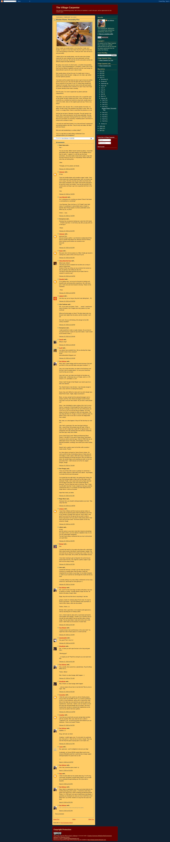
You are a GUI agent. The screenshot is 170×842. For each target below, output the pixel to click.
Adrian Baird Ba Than (65, 260)
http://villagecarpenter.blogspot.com (97, 839)
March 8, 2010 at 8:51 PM (66, 802)
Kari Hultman (62, 361)
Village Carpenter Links (105, 65)
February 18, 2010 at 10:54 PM (67, 301)
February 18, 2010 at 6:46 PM (66, 169)
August (103, 85)
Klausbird (62, 279)
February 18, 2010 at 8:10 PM (66, 231)
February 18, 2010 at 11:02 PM (67, 324)
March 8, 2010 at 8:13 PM (66, 784)
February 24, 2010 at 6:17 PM (66, 743)
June (102, 90)
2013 (101, 71)
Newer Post (56, 819)
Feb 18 (104, 106)
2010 (101, 77)
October (103, 81)
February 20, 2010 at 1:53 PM (66, 634)
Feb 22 (104, 104)
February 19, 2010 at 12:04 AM (67, 336)
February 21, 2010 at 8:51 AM (66, 661)
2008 (101, 128)
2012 (101, 73)
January (103, 123)
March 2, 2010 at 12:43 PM (66, 762)
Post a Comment (59, 813)
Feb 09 (104, 116)
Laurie (61, 746)
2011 (101, 75)
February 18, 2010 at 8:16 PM (66, 247)
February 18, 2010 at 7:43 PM (66, 215)
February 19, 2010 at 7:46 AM (66, 465)
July (102, 87)
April (102, 94)
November (103, 79)
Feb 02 (104, 121)
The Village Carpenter (68, 7)
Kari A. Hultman (73, 835)
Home (73, 819)
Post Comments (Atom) (67, 822)
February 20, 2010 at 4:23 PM (66, 643)
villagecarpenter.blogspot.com (71, 838)
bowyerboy (62, 694)
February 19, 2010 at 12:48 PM (67, 505)
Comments (103, 143)
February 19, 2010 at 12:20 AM (67, 345)
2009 (101, 126)
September (104, 83)
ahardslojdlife (63, 638)
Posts (101, 140)
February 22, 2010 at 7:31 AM (66, 678)
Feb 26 (104, 102)
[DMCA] (103, 38)
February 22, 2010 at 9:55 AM (66, 691)
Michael (61, 544)
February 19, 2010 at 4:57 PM (66, 564)
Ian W (60, 348)
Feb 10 (104, 114)
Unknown (61, 172)
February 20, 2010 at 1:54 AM (66, 584)
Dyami (61, 250)
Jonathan (61, 715)
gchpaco (61, 508)
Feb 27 (104, 100)
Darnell (61, 339)
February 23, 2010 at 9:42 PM (66, 725)
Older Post (91, 819)
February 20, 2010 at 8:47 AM (66, 624)
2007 (101, 130)
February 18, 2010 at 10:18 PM (67, 276)
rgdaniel (61, 296)
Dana (60, 773)
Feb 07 (104, 119)
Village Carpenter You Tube (106, 60)
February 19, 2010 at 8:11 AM (66, 495)
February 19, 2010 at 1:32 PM (66, 524)
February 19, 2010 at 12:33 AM (67, 358)
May (102, 92)
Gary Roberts (62, 627)
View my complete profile (106, 34)
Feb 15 (104, 112)
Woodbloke (62, 646)
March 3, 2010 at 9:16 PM (66, 770)
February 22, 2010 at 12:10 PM (67, 712)
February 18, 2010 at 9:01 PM (66, 257)
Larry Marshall (63, 197)
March (102, 96)
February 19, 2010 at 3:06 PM (66, 541)
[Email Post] (91, 138)
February (103, 98)
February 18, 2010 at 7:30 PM (66, 194)
